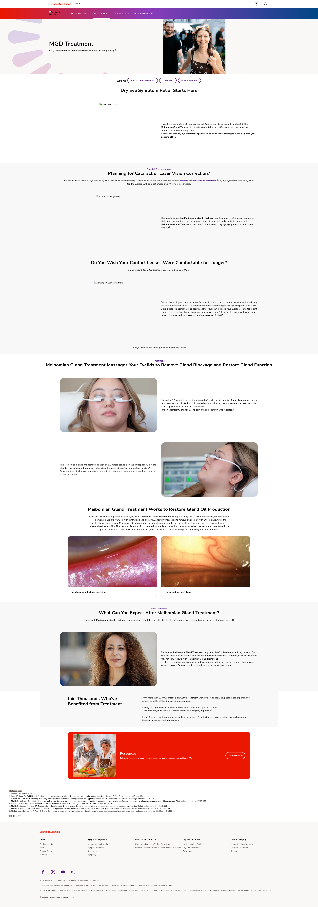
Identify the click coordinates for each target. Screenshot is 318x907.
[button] (265, 4)
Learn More (234, 755)
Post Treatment (189, 80)
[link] (256, 4)
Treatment (167, 80)
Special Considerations (143, 80)
